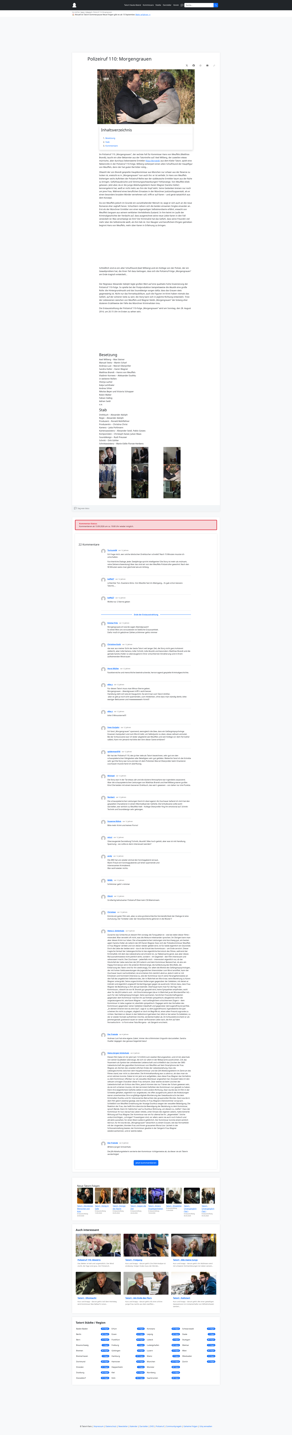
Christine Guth (114, 644)
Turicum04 (112, 550)
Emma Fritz (112, 623)
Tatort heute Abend (132, 5)
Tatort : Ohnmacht (87, 1298)
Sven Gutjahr (113, 727)
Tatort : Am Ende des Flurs (138, 1298)
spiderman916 (113, 751)
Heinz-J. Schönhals (115, 931)
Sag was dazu (83, 508)
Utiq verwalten (205, 1426)
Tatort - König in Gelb (102, 1207)
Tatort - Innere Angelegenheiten (155, 1207)
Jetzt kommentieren (146, 1162)
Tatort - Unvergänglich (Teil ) (190, 1209)
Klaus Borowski (153, 160)
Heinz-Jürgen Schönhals (118, 1053)
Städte (158, 5)
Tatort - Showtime (173, 1206)
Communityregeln (174, 1426)
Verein (176, 5)
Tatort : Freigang (133, 1259)
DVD (152, 1426)
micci (109, 837)
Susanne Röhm (114, 821)
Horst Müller (113, 668)
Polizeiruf (89, 12)
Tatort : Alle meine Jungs (185, 1259)
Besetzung (110, 138)
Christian (111, 912)
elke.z (110, 684)
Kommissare (148, 5)
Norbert (111, 797)
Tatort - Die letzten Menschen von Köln (85, 1209)
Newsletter (123, 1426)
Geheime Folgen (191, 1426)
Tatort (82, 12)
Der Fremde (112, 1034)
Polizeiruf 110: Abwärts (89, 1259)
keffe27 (110, 579)
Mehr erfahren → (143, 14)
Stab (107, 142)
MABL (110, 880)
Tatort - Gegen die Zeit (138, 1207)
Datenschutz (111, 1426)
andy (109, 856)
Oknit (110, 896)
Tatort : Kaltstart (181, 1298)
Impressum (99, 1426)
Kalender (134, 1426)
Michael (111, 775)
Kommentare (111, 145)
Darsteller (167, 5)
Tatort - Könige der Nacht (119, 1207)
